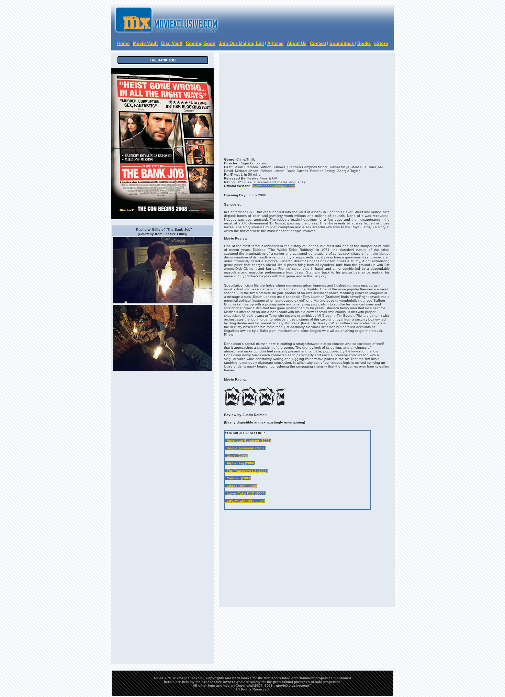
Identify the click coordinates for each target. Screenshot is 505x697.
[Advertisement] (304, 529)
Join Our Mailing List (241, 43)
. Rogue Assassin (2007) (245, 448)
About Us (296, 43)
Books (364, 43)
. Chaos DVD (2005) (241, 486)
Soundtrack (342, 43)
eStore (381, 43)
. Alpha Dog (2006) (240, 463)
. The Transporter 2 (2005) (246, 471)
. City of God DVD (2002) (245, 501)
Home (123, 43)
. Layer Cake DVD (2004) (245, 493)
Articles (275, 43)
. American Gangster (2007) (248, 440)
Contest (318, 43)
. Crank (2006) (236, 455)
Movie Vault (145, 43)
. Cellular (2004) (238, 478)
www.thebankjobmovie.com (273, 186)
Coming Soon (200, 43)
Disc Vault (171, 43)
